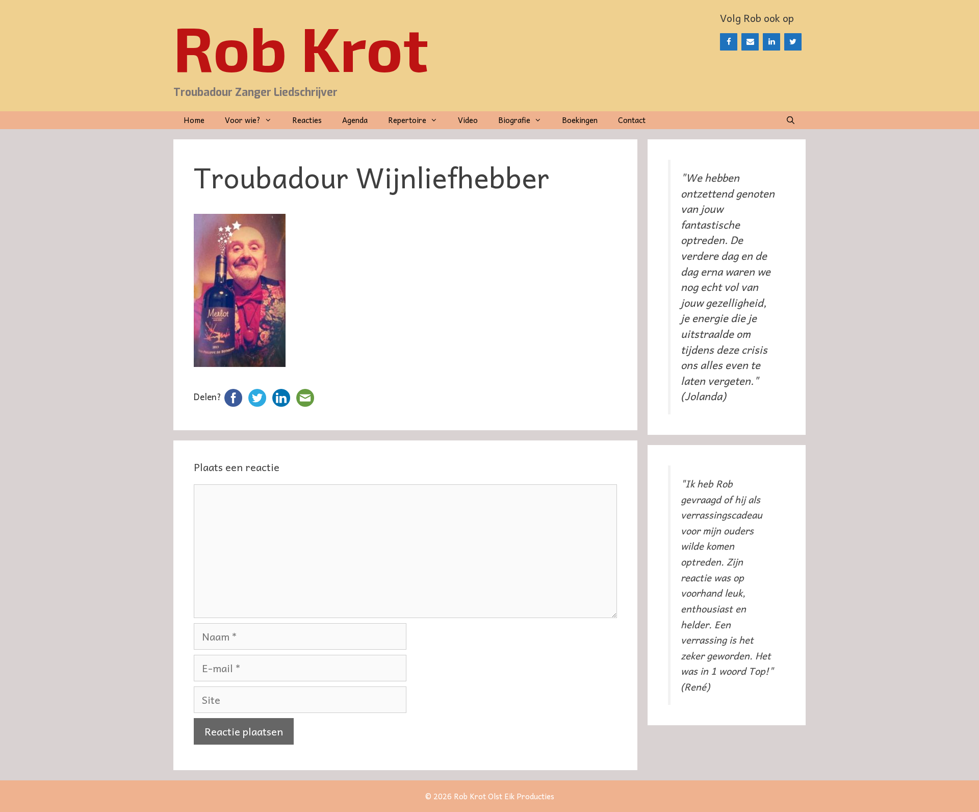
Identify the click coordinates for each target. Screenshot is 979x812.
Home (194, 120)
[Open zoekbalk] (791, 120)
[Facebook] (728, 42)
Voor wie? (243, 120)
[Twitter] (793, 42)
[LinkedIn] (771, 42)
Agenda (355, 120)
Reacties (307, 120)
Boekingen (580, 120)
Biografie (514, 120)
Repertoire (407, 120)
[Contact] (750, 42)
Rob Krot (300, 47)
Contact (632, 120)
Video (468, 120)
